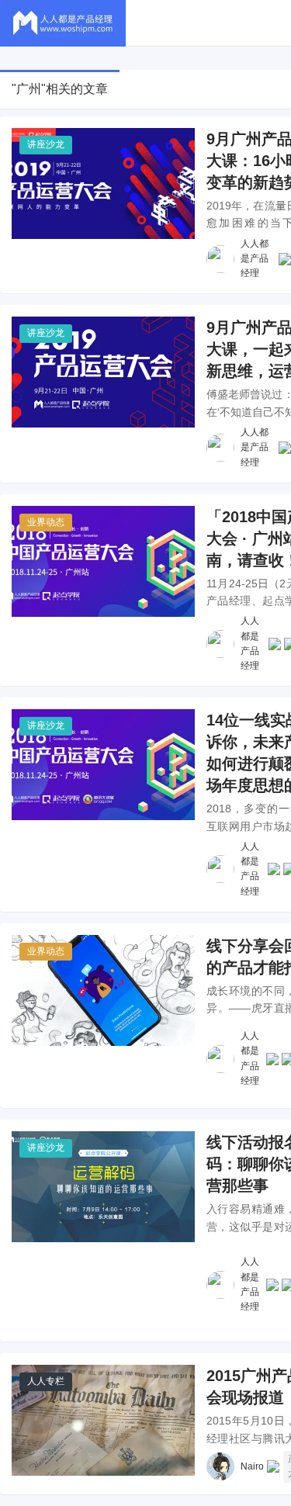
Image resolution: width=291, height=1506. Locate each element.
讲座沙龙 (45, 144)
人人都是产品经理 (254, 258)
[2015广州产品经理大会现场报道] (103, 1420)
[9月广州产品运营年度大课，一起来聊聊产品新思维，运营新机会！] (103, 372)
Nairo (252, 1466)
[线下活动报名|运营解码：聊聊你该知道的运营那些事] (103, 1186)
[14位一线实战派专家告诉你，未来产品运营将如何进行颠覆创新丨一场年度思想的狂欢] (103, 764)
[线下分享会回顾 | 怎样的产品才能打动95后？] (103, 990)
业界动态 (45, 522)
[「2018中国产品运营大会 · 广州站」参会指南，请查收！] (103, 561)
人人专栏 (45, 1381)
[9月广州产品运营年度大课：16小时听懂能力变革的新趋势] (103, 183)
